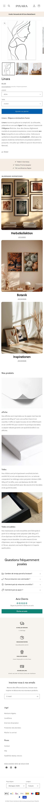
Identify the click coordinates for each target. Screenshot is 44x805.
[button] (4, 6)
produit (4, 90)
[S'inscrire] (37, 696)
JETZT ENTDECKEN (22, 299)
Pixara (11, 801)
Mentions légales (10, 713)
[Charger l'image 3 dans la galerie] (22, 69)
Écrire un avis (22, 611)
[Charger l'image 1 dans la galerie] (8, 69)
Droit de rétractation (11, 723)
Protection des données (12, 728)
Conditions (8, 718)
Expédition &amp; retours (13, 756)
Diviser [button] (6, 152)
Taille (3, 99)
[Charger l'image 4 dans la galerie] (35, 69)
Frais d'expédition (6, 86)
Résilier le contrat (10, 733)
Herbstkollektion (22, 233)
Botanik (22, 295)
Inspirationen (22, 357)
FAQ (5, 751)
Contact (7, 746)
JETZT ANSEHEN (22, 237)
